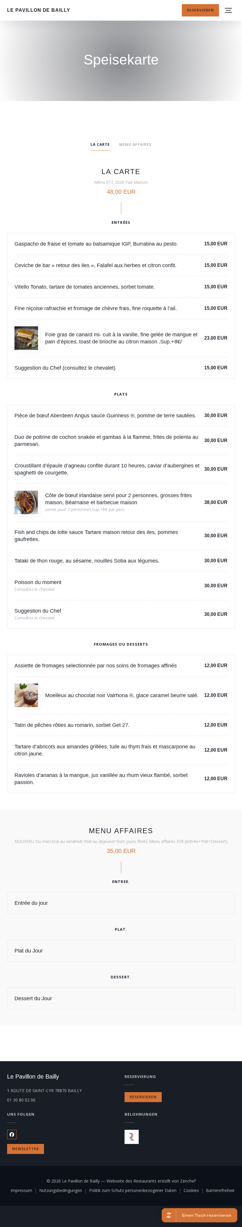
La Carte (100, 144)
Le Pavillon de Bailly (38, 10)
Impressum (25, 1191)
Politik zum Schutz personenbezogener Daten (136, 1191)
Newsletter (25, 1148)
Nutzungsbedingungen (64, 1191)
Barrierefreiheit (220, 1191)
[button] (228, 10)
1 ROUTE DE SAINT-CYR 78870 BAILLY (62, 1090)
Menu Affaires (135, 144)
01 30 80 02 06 (21, 1100)
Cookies (195, 1191)
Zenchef (188, 1181)
